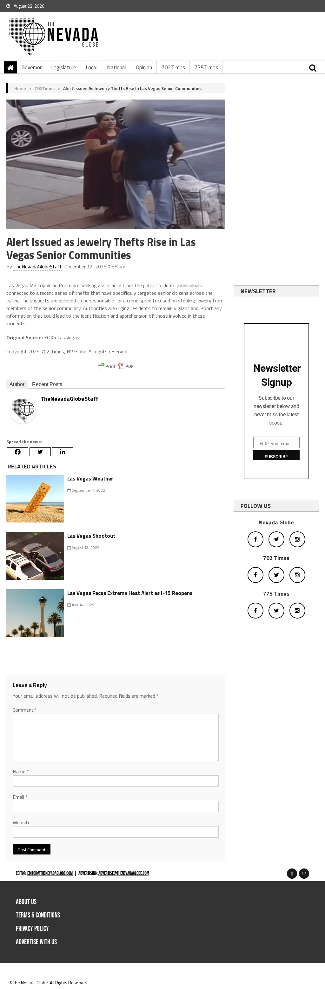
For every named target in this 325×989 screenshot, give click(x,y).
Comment (25, 710)
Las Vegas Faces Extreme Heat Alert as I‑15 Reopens (129, 593)
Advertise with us (36, 942)
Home (20, 88)
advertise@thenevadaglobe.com (123, 873)
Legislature (63, 67)
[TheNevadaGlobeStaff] (23, 410)
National (116, 67)
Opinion (144, 67)
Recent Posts (47, 384)
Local (91, 67)
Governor (32, 67)
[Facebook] (17, 451)
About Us (26, 902)
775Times (206, 67)
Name (21, 771)
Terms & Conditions (38, 915)
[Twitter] (40, 451)
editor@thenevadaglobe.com (50, 873)
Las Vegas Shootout (91, 536)
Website (21, 822)
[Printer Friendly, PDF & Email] (116, 366)
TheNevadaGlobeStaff (37, 266)
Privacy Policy (32, 928)
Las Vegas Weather (90, 478)
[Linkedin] (62, 451)
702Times (173, 67)
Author (17, 384)
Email (20, 797)
